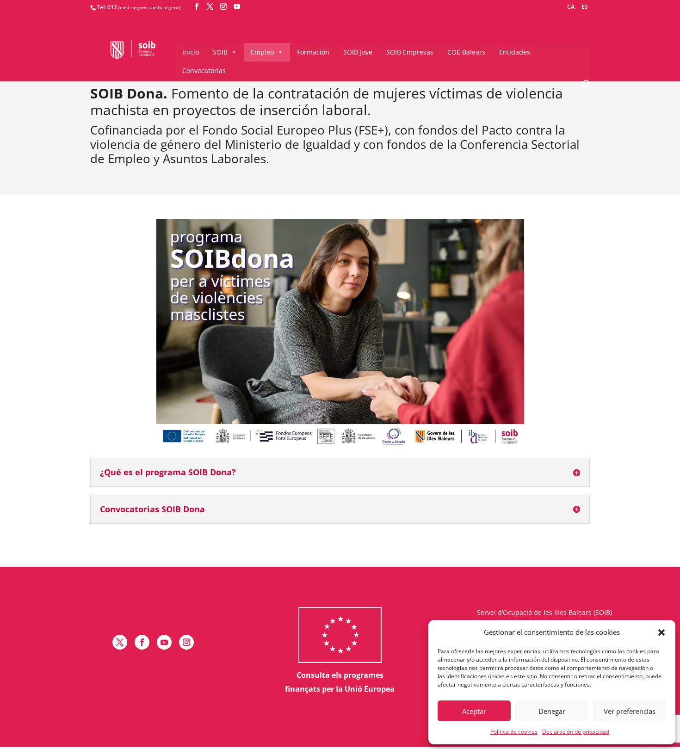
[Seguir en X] (119, 642)
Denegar (551, 711)
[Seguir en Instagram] (186, 642)
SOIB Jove (357, 52)
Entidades (514, 52)
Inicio (190, 52)
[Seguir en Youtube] (164, 642)
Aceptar (474, 711)
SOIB (220, 52)
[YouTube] (237, 6)
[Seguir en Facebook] (142, 642)
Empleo (262, 52)
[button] (661, 632)
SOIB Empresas (409, 52)
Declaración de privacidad (575, 732)
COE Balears (466, 52)
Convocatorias (204, 70)
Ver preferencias (629, 711)
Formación (313, 52)
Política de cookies (514, 732)
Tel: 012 (107, 7)
